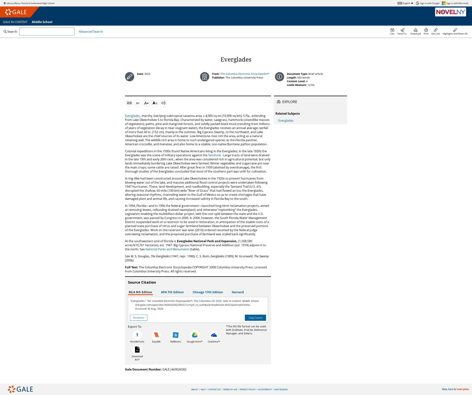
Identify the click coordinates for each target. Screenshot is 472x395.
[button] (455, 31)
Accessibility (265, 389)
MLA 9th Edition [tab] (140, 292)
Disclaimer (138, 317)
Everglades (286, 121)
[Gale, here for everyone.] (456, 389)
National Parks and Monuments (167, 249)
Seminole (214, 155)
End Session (281, 389)
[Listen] (163, 103)
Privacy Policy (248, 389)
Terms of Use (230, 389)
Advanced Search (91, 31)
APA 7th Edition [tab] (172, 292)
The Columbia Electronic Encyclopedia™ (244, 74)
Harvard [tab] (238, 292)
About (194, 389)
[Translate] (129, 103)
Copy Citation (255, 317)
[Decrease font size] (138, 103)
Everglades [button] (132, 116)
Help (203, 389)
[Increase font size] (146, 103)
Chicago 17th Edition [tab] (208, 292)
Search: (12, 31)
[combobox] (46, 31)
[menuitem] (392, 31)
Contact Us (214, 389)
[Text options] (155, 103)
